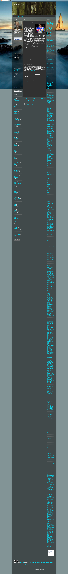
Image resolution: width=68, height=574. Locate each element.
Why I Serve (49, 533)
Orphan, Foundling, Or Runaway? (50, 363)
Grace (15, 156)
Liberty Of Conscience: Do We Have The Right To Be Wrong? (50, 315)
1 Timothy (15, 101)
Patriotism (15, 203)
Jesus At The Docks (50, 252)
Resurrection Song (50, 390)
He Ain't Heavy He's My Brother (50, 216)
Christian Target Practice (49, 139)
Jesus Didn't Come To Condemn (50, 255)
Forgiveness (16, 146)
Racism (15, 210)
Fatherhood (16, 145)
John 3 (15, 169)
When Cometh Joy (50, 512)
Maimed (48, 325)
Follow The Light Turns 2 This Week (50, 188)
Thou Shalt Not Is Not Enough (50, 472)
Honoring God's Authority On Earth (50, 219)
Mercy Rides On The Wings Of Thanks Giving (50, 330)
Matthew (15, 192)
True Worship (49, 491)
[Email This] (35, 74)
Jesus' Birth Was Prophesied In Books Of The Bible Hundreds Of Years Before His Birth (50, 283)
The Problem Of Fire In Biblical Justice (50, 453)
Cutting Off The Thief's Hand (49, 150)
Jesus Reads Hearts (50, 269)
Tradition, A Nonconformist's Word (50, 482)
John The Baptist (16, 170)
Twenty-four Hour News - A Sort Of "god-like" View (50, 494)
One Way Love (49, 361)
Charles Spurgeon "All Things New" (50, 135)
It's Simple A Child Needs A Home (50, 250)
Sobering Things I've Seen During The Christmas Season (50, 406)
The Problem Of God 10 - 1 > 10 (50, 455)
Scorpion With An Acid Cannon (50, 399)
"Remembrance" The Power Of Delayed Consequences (50, 60)
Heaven (15, 159)
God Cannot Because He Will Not (50, 202)
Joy (14, 172)
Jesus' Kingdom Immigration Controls (50, 286)
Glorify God (49, 200)
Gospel (48, 211)
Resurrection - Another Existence (50, 388)
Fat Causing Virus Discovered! (50, 182)
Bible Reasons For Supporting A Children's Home (50, 112)
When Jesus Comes (50, 517)
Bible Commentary (50, 553)
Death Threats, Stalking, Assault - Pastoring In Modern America (50, 154)
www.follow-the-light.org (24, 564)
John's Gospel (16, 171)
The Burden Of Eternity (49, 429)
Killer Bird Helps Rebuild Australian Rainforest (50, 304)
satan (15, 236)
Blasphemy (49, 123)
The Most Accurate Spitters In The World (50, 449)
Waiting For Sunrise (50, 503)
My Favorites (16, 197)
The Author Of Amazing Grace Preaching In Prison (50, 419)
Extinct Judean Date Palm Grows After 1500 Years (50, 40)
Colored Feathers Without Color (50, 141)
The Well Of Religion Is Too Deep (50, 467)
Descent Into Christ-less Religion (50, 157)
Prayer (15, 205)
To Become (49, 478)
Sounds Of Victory (50, 408)
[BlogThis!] (36, 74)
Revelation (15, 212)
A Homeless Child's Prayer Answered (50, 67)
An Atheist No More (50, 91)
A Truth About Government (49, 80)
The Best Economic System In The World (50, 425)
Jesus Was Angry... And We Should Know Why (50, 279)
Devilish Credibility (50, 158)
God (14, 152)
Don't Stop (49, 37)
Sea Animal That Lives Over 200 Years (50, 402)
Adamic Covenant (16, 113)
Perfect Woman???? (50, 372)
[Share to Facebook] (38, 74)
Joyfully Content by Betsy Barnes (50, 297)
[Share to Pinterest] (39, 74)
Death (15, 137)
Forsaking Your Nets (50, 193)
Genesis (15, 150)
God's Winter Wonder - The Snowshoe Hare (49, 207)
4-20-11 (15, 107)
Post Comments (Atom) (31, 100)
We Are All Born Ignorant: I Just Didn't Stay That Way (50, 54)
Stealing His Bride (50, 409)
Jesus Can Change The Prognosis (50, 253)
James (15, 165)
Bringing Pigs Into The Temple (50, 129)
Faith (14, 144)
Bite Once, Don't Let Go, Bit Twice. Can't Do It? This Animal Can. (50, 120)
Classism (15, 127)
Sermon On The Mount (17, 219)
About (18, 16)
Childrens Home (27, 16)
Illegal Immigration (17, 162)
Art (14, 117)
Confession (15, 130)
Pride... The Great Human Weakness (50, 379)
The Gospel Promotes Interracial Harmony (50, 439)
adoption (15, 228)
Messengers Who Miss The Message (50, 337)
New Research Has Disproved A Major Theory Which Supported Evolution (50, 353)
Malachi (15, 187)
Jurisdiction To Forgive (49, 302)
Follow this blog (18, 39)
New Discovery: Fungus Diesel (49, 349)
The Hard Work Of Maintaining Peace (50, 441)
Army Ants (49, 103)
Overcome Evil (49, 364)
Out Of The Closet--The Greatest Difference (50, 28)
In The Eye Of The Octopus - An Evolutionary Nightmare (50, 239)
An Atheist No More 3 (50, 98)
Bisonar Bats (49, 118)
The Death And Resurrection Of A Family (50, 432)
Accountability (16, 111)
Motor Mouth (49, 343)
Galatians (15, 149)
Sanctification (16, 218)
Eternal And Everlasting (49, 173)
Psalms (15, 209)
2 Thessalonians (16, 105)
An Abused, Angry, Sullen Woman (50, 88)
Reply (27, 81)
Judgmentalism (16, 175)
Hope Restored (49, 220)
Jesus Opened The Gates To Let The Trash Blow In (50, 267)
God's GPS (49, 205)
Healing (15, 158)
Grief (14, 157)
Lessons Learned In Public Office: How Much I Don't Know (50, 311)
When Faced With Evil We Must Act (50, 514)
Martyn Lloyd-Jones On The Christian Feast (50, 327)
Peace (15, 204)
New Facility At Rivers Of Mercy (50, 351)
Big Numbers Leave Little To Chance (50, 115)
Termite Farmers (50, 413)
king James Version (17, 234)
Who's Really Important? (49, 523)
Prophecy (15, 206)
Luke (14, 186)
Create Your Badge (16, 87)
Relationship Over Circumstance (50, 386)
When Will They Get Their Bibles (50, 521)
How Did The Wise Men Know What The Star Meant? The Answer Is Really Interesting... (50, 24)
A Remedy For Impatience (49, 76)
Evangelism (15, 140)
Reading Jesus (49, 382)
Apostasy (48, 102)
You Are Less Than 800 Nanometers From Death (50, 546)
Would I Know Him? (50, 542)
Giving (15, 151)
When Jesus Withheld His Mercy (50, 519)
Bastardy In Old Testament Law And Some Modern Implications (50, 107)
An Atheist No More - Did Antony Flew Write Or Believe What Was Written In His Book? (50, 95)
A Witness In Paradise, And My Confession (50, 83)
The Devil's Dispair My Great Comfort (50, 435)
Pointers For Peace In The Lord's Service (50, 374)
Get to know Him (32, 70)
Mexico (15, 193)
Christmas (15, 125)
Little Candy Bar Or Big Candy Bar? (50, 319)
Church (15, 126)
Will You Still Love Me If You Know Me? (50, 537)
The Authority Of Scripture (50, 421)
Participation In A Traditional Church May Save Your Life (50, 366)
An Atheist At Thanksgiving (49, 35)
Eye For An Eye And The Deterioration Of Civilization (50, 178)
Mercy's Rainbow (50, 333)
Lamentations (16, 177)
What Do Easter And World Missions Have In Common (50, 510)
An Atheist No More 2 (50, 97)
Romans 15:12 (26, 24)
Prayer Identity (49, 375)
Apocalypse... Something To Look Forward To (50, 100)
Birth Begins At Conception (49, 117)
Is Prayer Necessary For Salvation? (50, 46)
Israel (15, 164)
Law (14, 178)
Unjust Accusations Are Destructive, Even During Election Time (50, 497)
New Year (15, 199)
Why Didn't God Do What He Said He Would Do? (50, 529)
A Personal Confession (49, 74)
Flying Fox (49, 186)
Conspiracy (49, 146)
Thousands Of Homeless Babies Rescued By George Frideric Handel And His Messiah (50, 50)
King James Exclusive (49, 307)
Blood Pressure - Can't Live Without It (50, 127)
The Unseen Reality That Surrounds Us (50, 463)
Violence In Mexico (50, 502)
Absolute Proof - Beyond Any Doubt (50, 85)
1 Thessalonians (16, 100)
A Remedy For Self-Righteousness (50, 78)
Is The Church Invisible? (49, 248)
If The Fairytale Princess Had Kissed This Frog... (50, 235)
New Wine (49, 356)
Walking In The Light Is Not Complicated (50, 505)
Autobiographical (16, 119)
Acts (14, 112)
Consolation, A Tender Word (49, 145)
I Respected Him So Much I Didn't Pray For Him (50, 231)
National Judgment (17, 198)
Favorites (22, 16)
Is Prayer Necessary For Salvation (50, 246)
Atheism (15, 118)
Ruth (14, 216)
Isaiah (15, 163)
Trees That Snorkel (50, 486)
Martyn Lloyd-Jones (17, 191)
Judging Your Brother (50, 300)
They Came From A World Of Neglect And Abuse (50, 470)
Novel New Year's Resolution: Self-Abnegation (50, 358)
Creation (15, 133)
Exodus (15, 143)
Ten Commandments (17, 221)
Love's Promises (50, 322)
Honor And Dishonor (50, 217)
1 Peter (15, 99)
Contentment (16, 131)
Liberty (15, 182)
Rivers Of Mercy (16, 213)
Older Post (43, 98)
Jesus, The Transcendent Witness (49, 292)
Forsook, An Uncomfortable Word (50, 195)
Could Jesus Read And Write (50, 148)
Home (15, 16)
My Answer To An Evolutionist (50, 347)
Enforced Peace (49, 171)
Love (14, 185)
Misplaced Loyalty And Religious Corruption (50, 339)
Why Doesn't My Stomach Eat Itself (50, 532)
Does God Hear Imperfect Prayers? (50, 165)
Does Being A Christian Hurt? (49, 43)
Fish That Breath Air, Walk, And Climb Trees (50, 185)
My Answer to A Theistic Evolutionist (50, 345)
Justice (15, 176)
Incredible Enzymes (50, 241)
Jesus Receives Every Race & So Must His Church (50, 271)
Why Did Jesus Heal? (50, 527)
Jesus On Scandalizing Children (49, 265)
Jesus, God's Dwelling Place (49, 290)
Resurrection (16, 211)
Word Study (16, 227)
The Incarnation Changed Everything (50, 443)
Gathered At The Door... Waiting (50, 198)
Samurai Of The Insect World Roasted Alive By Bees (50, 32)
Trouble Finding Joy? (50, 489)
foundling (15, 233)
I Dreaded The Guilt (50, 226)
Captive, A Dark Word (50, 133)
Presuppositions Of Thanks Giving (50, 377)
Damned (48, 151)
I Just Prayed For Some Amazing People (50, 228)
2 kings (15, 106)
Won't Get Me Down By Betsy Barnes (50, 539)
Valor (48, 501)
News (15, 200)
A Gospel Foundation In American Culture (50, 65)
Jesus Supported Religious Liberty (50, 274)
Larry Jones (22, 562)
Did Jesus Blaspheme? (49, 160)
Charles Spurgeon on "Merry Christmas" (50, 137)
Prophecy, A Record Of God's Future (50, 381)
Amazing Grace (16, 114)
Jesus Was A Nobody (50, 277)
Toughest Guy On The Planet (50, 480)
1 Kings (15, 98)
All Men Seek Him (50, 86)
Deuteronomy (16, 138)
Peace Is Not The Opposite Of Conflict (50, 371)
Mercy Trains (49, 332)
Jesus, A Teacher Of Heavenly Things (50, 288)
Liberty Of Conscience (17, 183)
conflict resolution (16, 229)
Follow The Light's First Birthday (50, 190)
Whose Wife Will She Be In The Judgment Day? (50, 525)
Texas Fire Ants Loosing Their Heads (50, 415)
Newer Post (26, 98)
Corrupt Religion (16, 132)
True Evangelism (50, 490)
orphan (15, 235)
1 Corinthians (16, 95)
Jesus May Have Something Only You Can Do (50, 260)
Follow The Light (19, 4)
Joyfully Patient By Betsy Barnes (50, 299)
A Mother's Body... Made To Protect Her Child (50, 72)
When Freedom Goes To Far (49, 516)
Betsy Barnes (16, 120)
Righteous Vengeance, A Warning (49, 393)
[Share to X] (37, 74)
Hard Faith (49, 212)
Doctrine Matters (50, 161)
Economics (15, 139)
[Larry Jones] (17, 86)
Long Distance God (50, 321)
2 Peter (15, 104)
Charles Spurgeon (17, 124)
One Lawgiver (49, 360)
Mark (14, 190)
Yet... (48, 543)
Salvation (15, 217)
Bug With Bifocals (50, 130)
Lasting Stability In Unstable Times (50, 309)
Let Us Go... (49, 313)
